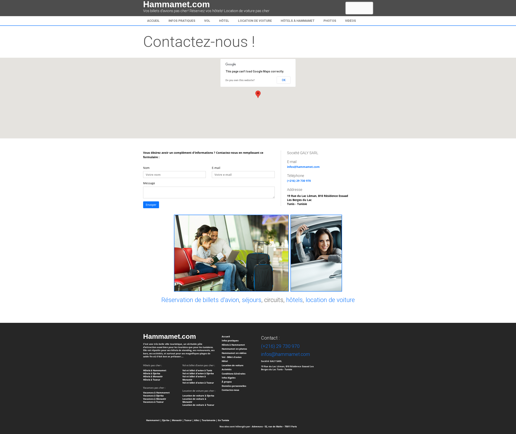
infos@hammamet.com (303, 167)
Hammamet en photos (234, 348)
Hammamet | (153, 420)
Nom (146, 168)
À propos (227, 381)
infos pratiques (182, 21)
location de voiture (330, 300)
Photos (330, 21)
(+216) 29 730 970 (299, 181)
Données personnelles (234, 385)
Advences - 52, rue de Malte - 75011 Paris (274, 426)
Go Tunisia (223, 420)
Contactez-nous (230, 389)
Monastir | (178, 420)
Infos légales (228, 377)
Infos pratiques (230, 340)
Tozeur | (189, 420)
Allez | (197, 420)
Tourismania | (209, 420)
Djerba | (166, 420)
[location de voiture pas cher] (316, 253)
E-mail (216, 168)
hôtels (294, 300)
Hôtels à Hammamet (298, 21)
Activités (226, 369)
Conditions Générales (233, 373)
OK (284, 80)
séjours (251, 300)
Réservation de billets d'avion (200, 300)
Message (149, 183)
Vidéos (350, 21)
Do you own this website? (240, 80)
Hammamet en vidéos (234, 353)
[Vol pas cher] (231, 253)
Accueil (153, 21)
